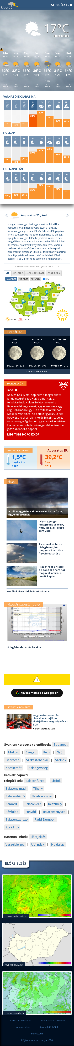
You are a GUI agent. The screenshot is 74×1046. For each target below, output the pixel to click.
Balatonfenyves (54, 812)
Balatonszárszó (17, 819)
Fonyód (30, 812)
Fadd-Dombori (45, 819)
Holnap (18, 273)
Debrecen (12, 760)
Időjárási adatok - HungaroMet (37, 1040)
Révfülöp (12, 812)
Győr (60, 752)
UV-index (37, 844)
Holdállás (57, 844)
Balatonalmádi (16, 788)
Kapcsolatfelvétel (49, 1027)
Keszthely (55, 804)
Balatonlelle (32, 804)
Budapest (61, 744)
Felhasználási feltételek (53, 1020)
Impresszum (37, 1033)
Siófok (56, 781)
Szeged (31, 752)
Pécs (46, 752)
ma (7, 273)
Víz (47, 279)
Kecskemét (14, 768)
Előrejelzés (38, 837)
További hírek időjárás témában (27, 591)
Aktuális (35, 279)
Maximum (11, 279)
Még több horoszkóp (23, 434)
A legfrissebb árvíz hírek (23, 647)
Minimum (23, 279)
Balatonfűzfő (15, 796)
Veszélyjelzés (15, 844)
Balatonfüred (35, 781)
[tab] (7, 273)
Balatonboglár (42, 796)
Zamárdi (12, 804)
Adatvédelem (23, 1027)
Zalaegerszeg (38, 768)
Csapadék (53, 273)
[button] (37, 5)
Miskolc (13, 752)
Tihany (38, 788)
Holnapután (35, 273)
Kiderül (9, 5)
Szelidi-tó (12, 827)
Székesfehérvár (37, 760)
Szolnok (60, 760)
